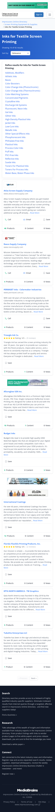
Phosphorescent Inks (15, 137)
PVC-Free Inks (11, 155)
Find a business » (9, 715)
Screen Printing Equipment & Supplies (20, 24)
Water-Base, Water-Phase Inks (19, 173)
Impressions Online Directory (14, 21)
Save (48, 219)
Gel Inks (9, 112)
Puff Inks (9, 151)
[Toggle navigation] (50, 15)
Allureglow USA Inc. (13, 391)
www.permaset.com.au (13, 292)
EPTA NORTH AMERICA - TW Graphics (21, 591)
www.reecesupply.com (13, 247)
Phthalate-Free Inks (14, 140)
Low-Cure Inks (12, 126)
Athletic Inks (11, 76)
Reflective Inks (12, 158)
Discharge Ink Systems (16, 105)
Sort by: (5, 53)
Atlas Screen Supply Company (18, 190)
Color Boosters (12, 83)
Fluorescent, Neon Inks (16, 108)
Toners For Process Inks (16, 169)
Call (9, 219)
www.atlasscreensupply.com (16, 193)
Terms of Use (26, 802)
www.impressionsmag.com (26, 804)
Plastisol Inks (11, 144)
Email (28, 219)
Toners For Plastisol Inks (17, 166)
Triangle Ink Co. (11, 335)
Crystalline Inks (12, 101)
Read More (34, 213)
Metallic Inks (11, 130)
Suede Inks (10, 162)
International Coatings (15, 502)
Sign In (39, 14)
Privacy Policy (9, 802)
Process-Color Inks (14, 148)
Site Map (42, 802)
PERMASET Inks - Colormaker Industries (22, 289)
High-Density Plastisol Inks (18, 119)
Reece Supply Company (15, 244)
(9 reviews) (31, 338)
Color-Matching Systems (17, 94)
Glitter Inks (10, 115)
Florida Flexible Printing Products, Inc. (22, 543)
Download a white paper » (13, 744)
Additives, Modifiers (14, 72)
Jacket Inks (10, 123)
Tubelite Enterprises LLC (15, 633)
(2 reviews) (31, 547)
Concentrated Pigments (16, 97)
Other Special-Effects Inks (17, 133)
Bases (8, 80)
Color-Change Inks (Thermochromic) (22, 90)
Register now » (8, 774)
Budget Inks (9, 433)
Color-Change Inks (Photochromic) (21, 87)
